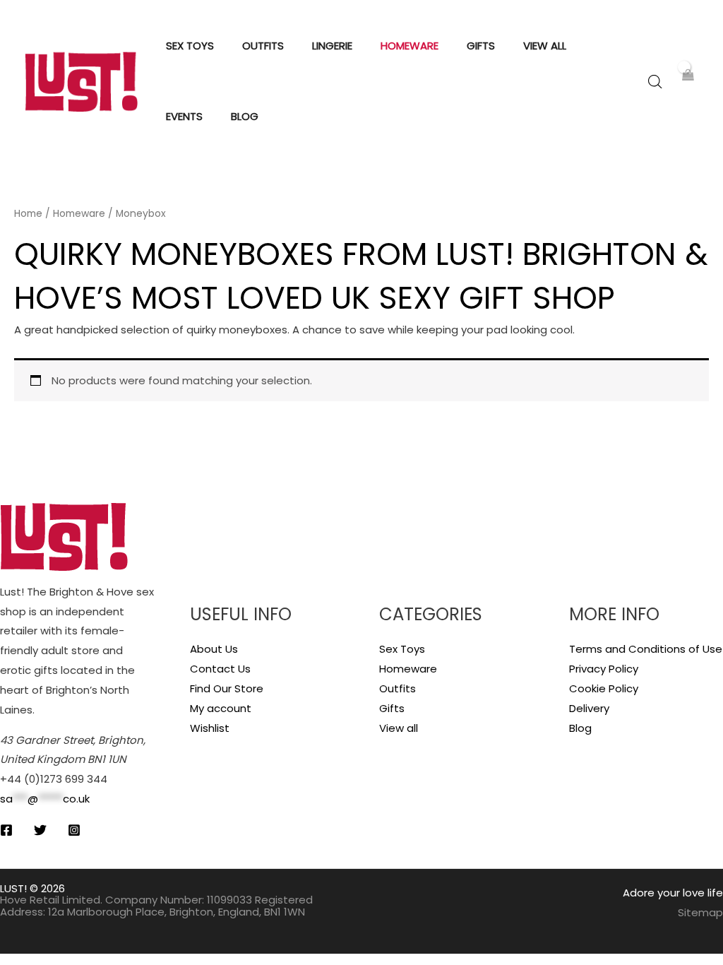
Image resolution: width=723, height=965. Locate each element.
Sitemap (700, 912)
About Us (214, 648)
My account (220, 708)
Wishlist (209, 728)
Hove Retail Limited (50, 899)
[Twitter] (40, 830)
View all (398, 728)
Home (28, 213)
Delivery (589, 708)
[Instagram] (74, 830)
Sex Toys (402, 648)
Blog (580, 728)
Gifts (392, 708)
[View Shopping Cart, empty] (687, 81)
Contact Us (220, 668)
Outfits (397, 688)
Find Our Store (226, 688)
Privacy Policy (603, 668)
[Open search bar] (655, 81)
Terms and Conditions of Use (645, 648)
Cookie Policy (603, 688)
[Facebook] (6, 830)
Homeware (79, 213)
